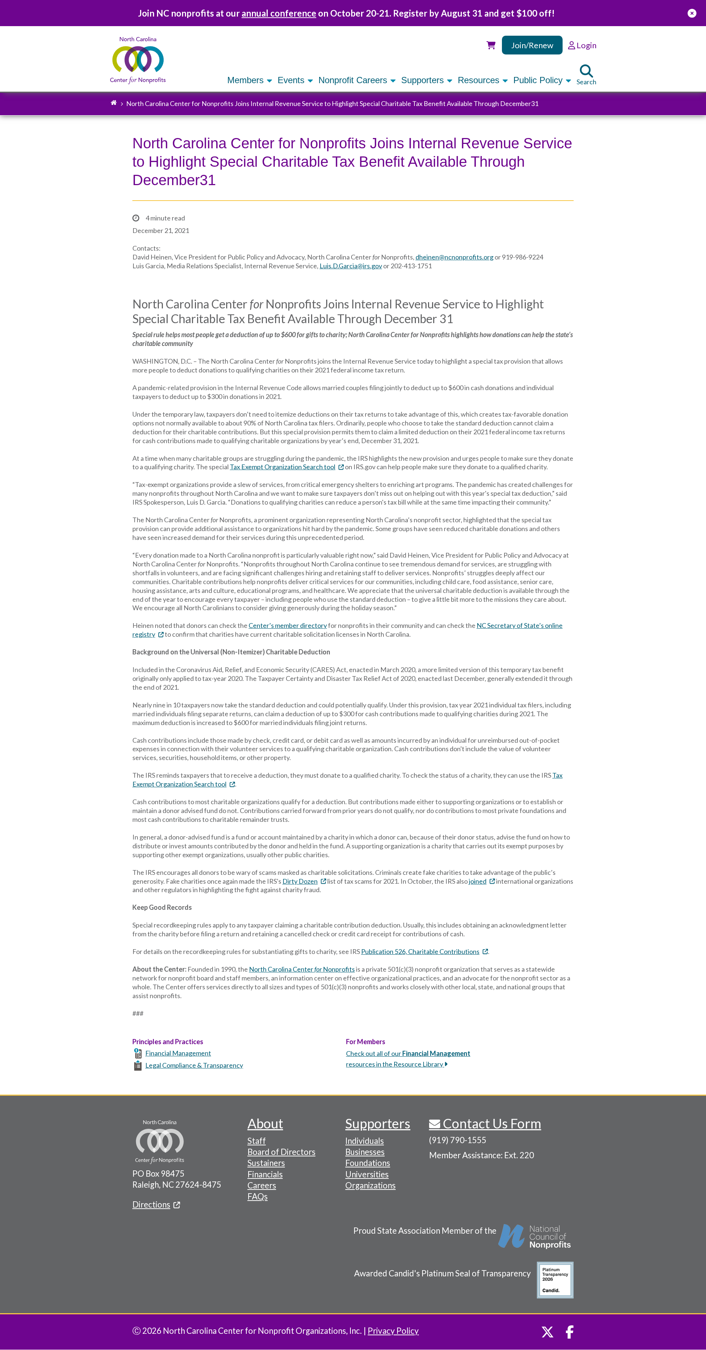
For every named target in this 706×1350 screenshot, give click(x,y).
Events (292, 80)
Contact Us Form (490, 1123)
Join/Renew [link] (532, 45)
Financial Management (178, 1053)
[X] (547, 1332)
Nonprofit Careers (354, 80)
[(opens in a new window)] (535, 1240)
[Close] (692, 13)
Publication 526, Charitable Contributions (420, 951)
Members (246, 80)
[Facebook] (570, 1332)
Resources (480, 80)
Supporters (423, 80)
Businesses (365, 1152)
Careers (261, 1185)
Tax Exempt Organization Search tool (282, 467)
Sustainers (266, 1163)
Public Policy (539, 80)
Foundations (367, 1163)
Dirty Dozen (300, 881)
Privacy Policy (393, 1331)
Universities (367, 1174)
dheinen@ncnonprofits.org (454, 257)
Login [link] (585, 45)
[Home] (138, 60)
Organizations (370, 1185)
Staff (256, 1141)
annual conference (279, 13)
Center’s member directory (288, 625)
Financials (265, 1174)
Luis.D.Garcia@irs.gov (351, 266)
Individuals (364, 1141)
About (265, 1123)
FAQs (257, 1196)
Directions (151, 1204)
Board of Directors (281, 1152)
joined (477, 881)
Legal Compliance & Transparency (194, 1065)
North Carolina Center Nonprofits (302, 969)
